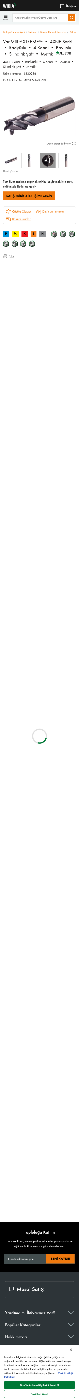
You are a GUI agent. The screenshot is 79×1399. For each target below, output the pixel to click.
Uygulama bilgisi (21, 270)
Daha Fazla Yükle (39, 1205)
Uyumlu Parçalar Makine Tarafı (30, 280)
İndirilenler (17, 275)
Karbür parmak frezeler (53, 32)
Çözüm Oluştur (18, 635)
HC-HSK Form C (45, 1182)
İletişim (71, 6)
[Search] (71, 17)
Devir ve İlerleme (53, 211)
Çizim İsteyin (10, 878)
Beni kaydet (60, 1259)
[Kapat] (71, 1349)
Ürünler (32, 32)
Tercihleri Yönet (39, 1394)
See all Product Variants (56, 436)
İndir (57, 845)
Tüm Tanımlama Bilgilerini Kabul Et (39, 1385)
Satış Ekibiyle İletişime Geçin (29, 196)
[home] (8, 6)
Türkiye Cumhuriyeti (14, 32)
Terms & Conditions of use (57, 809)
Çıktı (11, 256)
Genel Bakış (19, 265)
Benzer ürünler (21, 219)
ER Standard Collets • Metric (54, 960)
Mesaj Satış (30, 1289)
